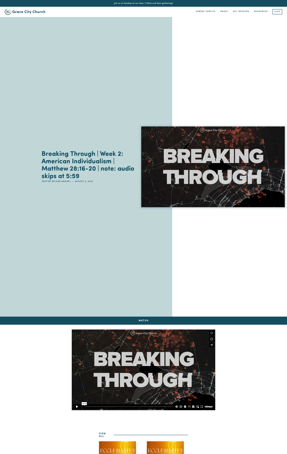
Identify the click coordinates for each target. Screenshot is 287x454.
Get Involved (241, 11)
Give (277, 12)
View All (102, 435)
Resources (261, 11)
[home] (27, 12)
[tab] (143, 321)
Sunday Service (206, 11)
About (224, 11)
